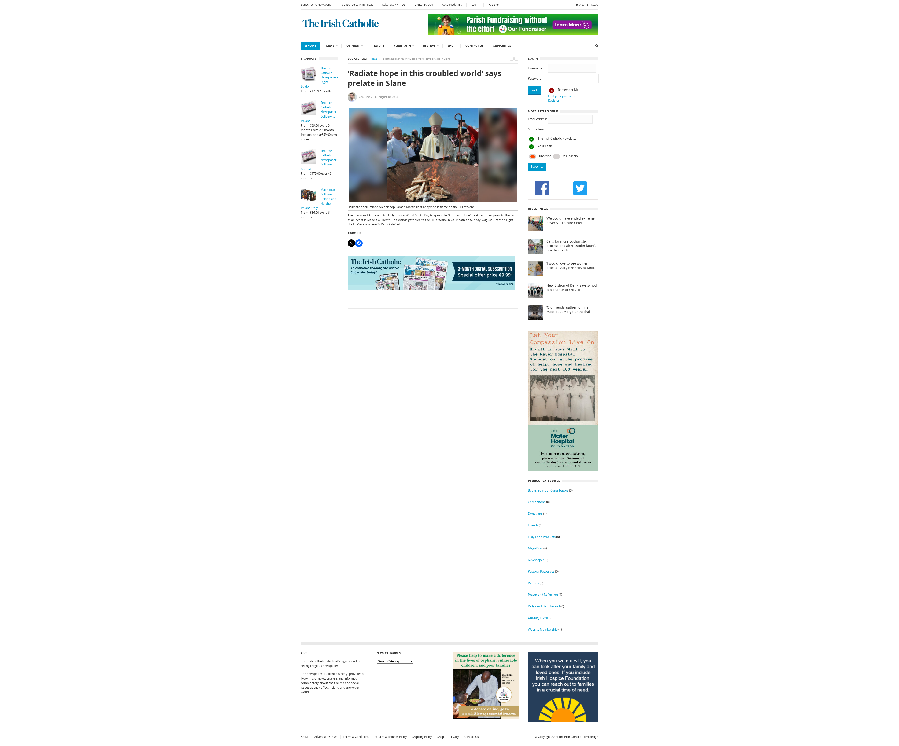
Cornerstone (536, 502)
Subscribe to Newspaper (317, 5)
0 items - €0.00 (588, 5)
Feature (378, 46)
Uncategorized (538, 618)
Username (535, 68)
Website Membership (543, 629)
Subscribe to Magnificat (357, 5)
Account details (452, 5)
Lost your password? (562, 96)
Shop (452, 46)
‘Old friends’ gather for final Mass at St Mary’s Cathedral (568, 309)
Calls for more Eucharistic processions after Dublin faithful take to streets (571, 245)
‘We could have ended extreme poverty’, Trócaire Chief (570, 220)
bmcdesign (591, 737)
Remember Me (568, 90)
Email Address (537, 119)
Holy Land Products (542, 537)
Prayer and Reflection (543, 594)
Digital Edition (424, 5)
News (330, 46)
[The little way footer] (486, 717)
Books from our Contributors (548, 490)
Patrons (533, 583)
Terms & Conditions (356, 737)
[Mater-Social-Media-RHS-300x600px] (563, 470)
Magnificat (535, 548)
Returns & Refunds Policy (390, 737)
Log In (475, 5)
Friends (533, 525)
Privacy (454, 737)
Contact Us (474, 46)
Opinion (353, 46)
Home (311, 46)
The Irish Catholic (570, 737)
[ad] (513, 34)
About (305, 737)
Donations (535, 513)
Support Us (502, 46)
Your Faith (402, 46)
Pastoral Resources (541, 571)
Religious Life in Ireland (544, 606)
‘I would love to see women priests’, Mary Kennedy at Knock (571, 265)
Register (493, 5)
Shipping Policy (422, 737)
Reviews (429, 46)
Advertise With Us (393, 5)
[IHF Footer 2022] (563, 720)
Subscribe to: (537, 129)
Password (535, 78)
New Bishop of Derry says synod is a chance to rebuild (571, 287)
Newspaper (536, 560)
